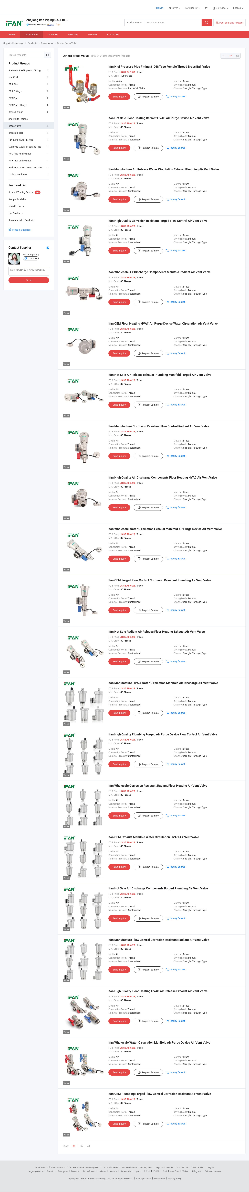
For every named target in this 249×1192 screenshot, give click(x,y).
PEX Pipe (13, 98)
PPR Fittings (15, 91)
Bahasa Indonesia (213, 1171)
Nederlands (125, 1171)
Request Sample (150, 96)
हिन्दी (165, 1171)
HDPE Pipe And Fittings (20, 139)
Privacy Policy (174, 1178)
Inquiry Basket (177, 96)
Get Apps (220, 7)
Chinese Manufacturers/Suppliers (84, 1167)
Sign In (159, 7)
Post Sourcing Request (231, 22)
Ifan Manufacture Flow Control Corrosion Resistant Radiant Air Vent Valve (158, 940)
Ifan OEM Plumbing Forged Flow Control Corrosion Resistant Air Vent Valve (159, 1094)
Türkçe (185, 1171)
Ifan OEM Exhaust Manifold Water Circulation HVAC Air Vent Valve (153, 837)
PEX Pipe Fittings (17, 105)
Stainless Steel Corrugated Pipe (24, 146)
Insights (210, 1167)
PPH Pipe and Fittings (19, 160)
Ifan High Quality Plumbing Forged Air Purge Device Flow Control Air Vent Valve (162, 734)
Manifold (13, 77)
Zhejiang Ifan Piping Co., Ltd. (46, 20)
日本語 (156, 1171)
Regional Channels (164, 1167)
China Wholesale (110, 1167)
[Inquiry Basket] (206, 7)
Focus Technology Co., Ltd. (102, 1178)
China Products (58, 1167)
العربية (137, 1171)
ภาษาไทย (174, 1171)
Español (51, 1171)
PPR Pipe (13, 84)
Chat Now (32, 258)
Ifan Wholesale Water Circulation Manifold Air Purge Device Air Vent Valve (159, 1042)
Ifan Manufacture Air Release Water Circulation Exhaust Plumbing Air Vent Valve (163, 169)
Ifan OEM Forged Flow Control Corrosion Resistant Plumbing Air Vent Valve (159, 580)
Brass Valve (14, 125)
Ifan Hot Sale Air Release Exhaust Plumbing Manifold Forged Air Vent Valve (159, 375)
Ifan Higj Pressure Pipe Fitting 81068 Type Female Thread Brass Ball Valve (159, 66)
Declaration (159, 1178)
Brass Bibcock (15, 132)
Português (63, 1171)
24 (74, 1146)
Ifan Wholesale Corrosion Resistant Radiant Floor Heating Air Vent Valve (157, 785)
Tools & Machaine (17, 174)
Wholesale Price (129, 1167)
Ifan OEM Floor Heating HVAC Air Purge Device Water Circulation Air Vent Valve (163, 323)
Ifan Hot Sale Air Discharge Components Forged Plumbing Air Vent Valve (158, 888)
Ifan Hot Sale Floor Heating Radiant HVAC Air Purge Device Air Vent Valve (158, 118)
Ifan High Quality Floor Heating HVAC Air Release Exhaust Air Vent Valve (158, 991)
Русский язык (89, 1171)
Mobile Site (198, 1167)
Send (29, 280)
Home (11, 34)
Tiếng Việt (196, 1171)
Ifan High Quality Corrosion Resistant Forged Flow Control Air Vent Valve (158, 221)
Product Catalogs (21, 229)
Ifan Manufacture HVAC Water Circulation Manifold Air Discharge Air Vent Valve (163, 683)
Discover (92, 34)
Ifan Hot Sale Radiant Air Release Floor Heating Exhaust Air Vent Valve (156, 631)
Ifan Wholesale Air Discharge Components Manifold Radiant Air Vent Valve (159, 272)
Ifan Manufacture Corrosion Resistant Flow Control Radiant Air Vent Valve (158, 426)
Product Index (183, 1167)
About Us (53, 34)
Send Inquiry (119, 96)
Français (75, 1171)
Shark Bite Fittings (18, 118)
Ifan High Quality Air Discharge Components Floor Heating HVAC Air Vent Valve (162, 477)
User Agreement (143, 1178)
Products (33, 34)
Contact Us (113, 34)
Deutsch (113, 1171)
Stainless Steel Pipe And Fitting (24, 70)
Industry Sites (146, 1167)
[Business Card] (47, 247)
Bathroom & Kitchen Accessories (25, 167)
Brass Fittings (15, 112)
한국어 (147, 1171)
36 (81, 1145)
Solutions (73, 34)
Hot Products (41, 1167)
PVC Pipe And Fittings (19, 153)
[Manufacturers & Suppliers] (25, 7)
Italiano (102, 1171)
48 (88, 1145)
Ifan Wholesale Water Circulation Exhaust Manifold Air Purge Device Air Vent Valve (165, 529)
